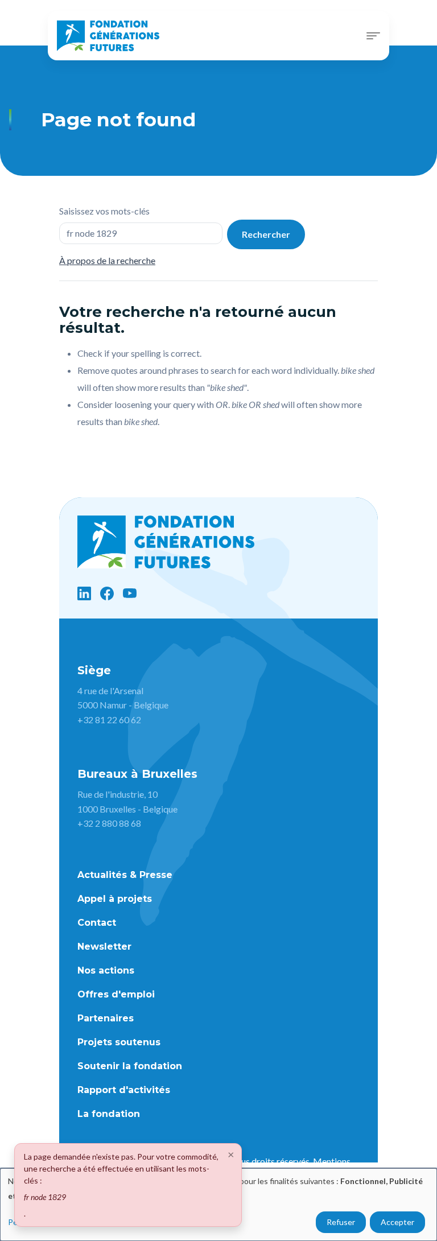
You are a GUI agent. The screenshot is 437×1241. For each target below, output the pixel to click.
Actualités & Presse (124, 874)
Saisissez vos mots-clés (104, 210)
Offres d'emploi (116, 994)
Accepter (397, 1222)
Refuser (341, 1222)
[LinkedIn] (84, 593)
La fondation (108, 1113)
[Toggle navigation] (373, 35)
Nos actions (105, 970)
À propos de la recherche (107, 260)
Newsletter (104, 946)
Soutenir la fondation (129, 1066)
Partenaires (105, 1018)
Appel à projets (114, 898)
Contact (96, 922)
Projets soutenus (118, 1042)
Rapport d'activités (123, 1090)
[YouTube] (130, 593)
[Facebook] (107, 593)
